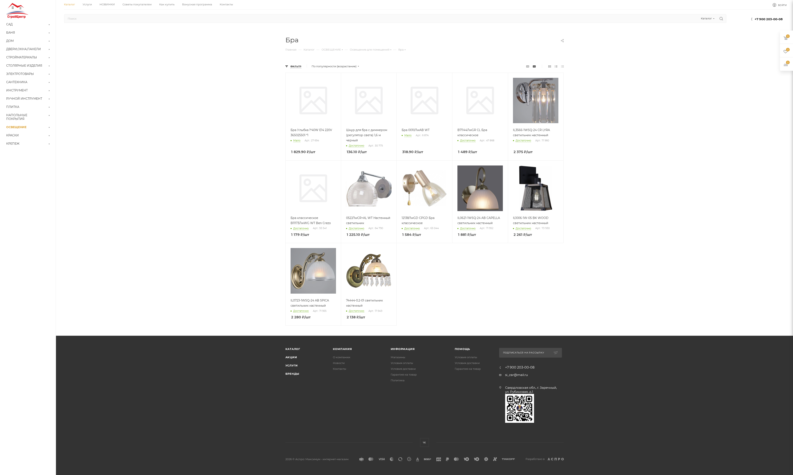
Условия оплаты (402, 363)
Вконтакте (424, 442)
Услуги (291, 365)
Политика (398, 380)
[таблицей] (562, 66)
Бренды (292, 373)
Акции (291, 357)
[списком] (556, 66)
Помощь (462, 349)
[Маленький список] (528, 66)
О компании (341, 357)
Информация (403, 349)
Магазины (398, 357)
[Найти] (721, 18)
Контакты (339, 368)
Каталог (292, 349)
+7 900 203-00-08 (769, 19)
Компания (342, 349)
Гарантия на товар (404, 374)
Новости (339, 363)
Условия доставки (403, 368)
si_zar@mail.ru (516, 375)
